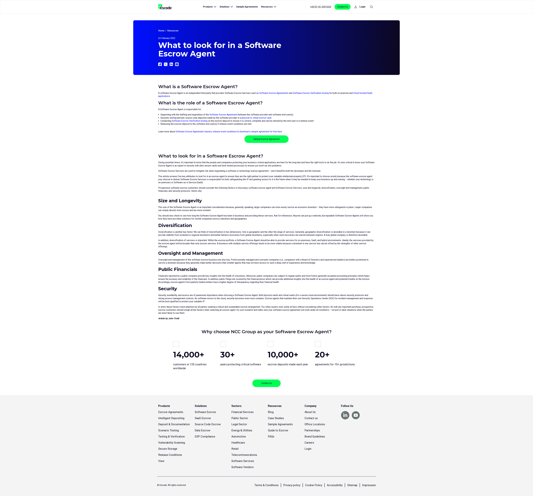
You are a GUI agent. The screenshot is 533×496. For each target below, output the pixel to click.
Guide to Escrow (278, 430)
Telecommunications (244, 455)
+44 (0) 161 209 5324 (320, 6)
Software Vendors (242, 467)
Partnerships (312, 430)
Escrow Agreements (170, 412)
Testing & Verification (171, 436)
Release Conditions (170, 455)
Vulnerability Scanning (171, 442)
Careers (309, 442)
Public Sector (239, 418)
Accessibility (335, 485)
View (161, 461)
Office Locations (315, 424)
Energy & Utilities (241, 430)
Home (161, 30)
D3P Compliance (205, 436)
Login (308, 448)
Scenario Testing (168, 430)
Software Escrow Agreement (223, 114)
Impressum (369, 485)
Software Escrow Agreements (273, 93)
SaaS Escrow (203, 418)
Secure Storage (167, 448)
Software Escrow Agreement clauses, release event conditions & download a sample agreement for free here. (229, 131)
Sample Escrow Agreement (266, 139)
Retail (234, 448)
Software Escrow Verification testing (311, 93)
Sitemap (352, 485)
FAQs (271, 436)
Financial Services (242, 412)
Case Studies (276, 418)
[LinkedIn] (171, 64)
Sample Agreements (247, 6)
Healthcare (238, 442)
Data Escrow (202, 430)
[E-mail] (177, 64)
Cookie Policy (313, 485)
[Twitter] (165, 64)
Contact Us (342, 6)
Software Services (242, 461)
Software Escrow (205, 412)
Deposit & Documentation (174, 424)
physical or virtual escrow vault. (257, 117)
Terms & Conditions (266, 485)
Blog (271, 412)
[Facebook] (160, 64)
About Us (310, 412)
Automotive (238, 436)
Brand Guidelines (315, 436)
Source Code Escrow (208, 424)
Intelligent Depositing (171, 418)
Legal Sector (239, 424)
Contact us (311, 418)
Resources (172, 30)
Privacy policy (291, 485)
